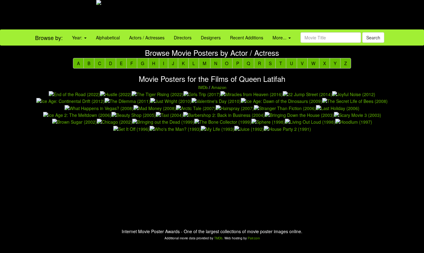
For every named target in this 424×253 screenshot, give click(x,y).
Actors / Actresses (147, 37)
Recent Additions (246, 37)
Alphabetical (108, 37)
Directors (183, 37)
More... (280, 37)
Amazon (218, 87)
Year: (77, 37)
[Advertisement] (265, 15)
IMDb (203, 87)
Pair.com (254, 238)
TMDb (218, 238)
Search (373, 37)
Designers (211, 37)
